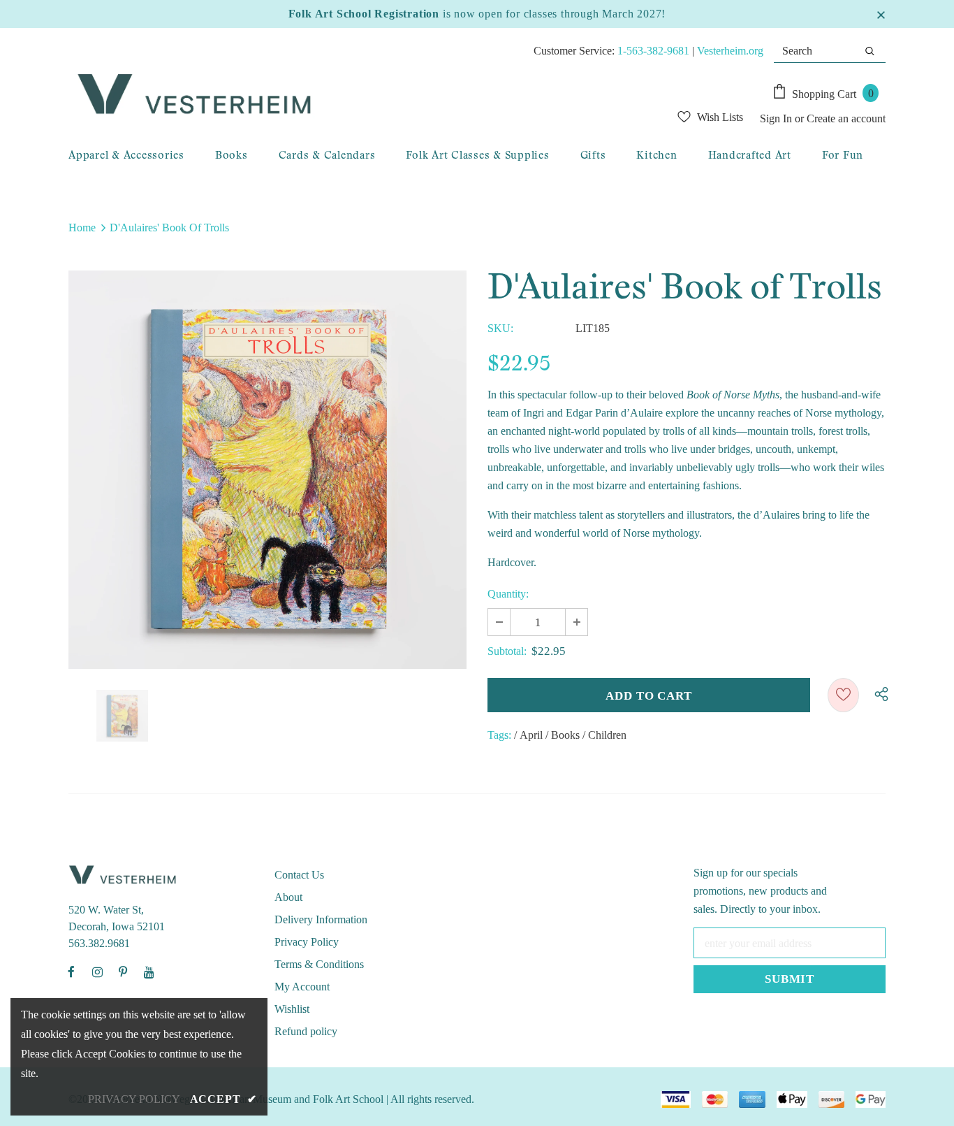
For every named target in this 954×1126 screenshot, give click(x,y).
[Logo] (327, 95)
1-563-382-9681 (653, 51)
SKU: (500, 328)
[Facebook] (71, 971)
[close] (881, 14)
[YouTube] (148, 971)
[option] (267, 469)
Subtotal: (507, 651)
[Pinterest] (122, 971)
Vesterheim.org (730, 51)
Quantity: (508, 594)
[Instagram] (97, 971)
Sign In (777, 118)
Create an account (846, 118)
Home (82, 227)
